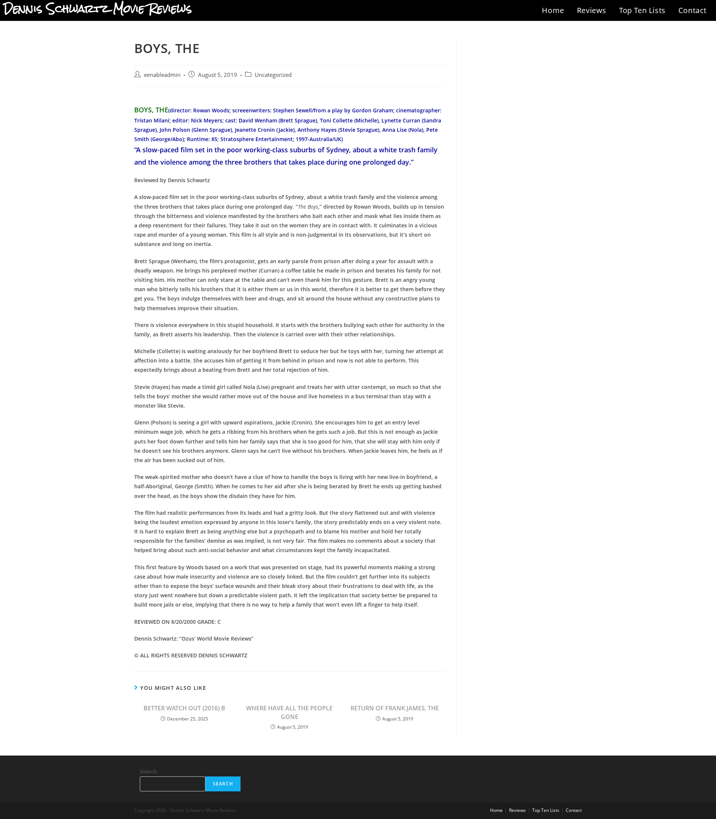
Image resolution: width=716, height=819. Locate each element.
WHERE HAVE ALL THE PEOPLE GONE (289, 712)
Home (553, 10)
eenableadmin (162, 74)
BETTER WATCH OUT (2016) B (184, 708)
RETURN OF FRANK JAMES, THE (395, 708)
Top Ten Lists (642, 10)
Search (148, 771)
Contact (692, 10)
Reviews (591, 10)
